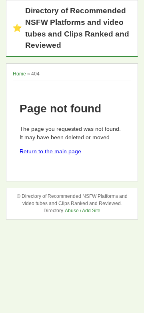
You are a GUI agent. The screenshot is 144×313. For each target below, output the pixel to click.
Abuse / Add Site (82, 210)
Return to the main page (50, 151)
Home (19, 74)
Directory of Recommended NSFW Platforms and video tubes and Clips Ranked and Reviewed (70, 27)
